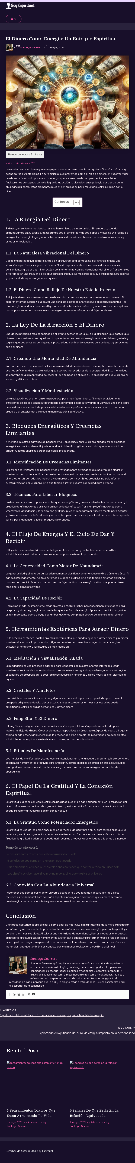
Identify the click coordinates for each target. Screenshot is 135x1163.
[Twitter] (28, 994)
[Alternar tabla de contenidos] (75, 202)
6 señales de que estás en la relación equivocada (39, 860)
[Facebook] (9, 994)
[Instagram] (19, 994)
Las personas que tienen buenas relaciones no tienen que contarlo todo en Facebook (63, 867)
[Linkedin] (23, 994)
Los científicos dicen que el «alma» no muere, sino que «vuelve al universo (54, 873)
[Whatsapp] (14, 994)
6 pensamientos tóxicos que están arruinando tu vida (41, 854)
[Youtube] (33, 994)
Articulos (32, 1122)
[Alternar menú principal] (13, 19)
